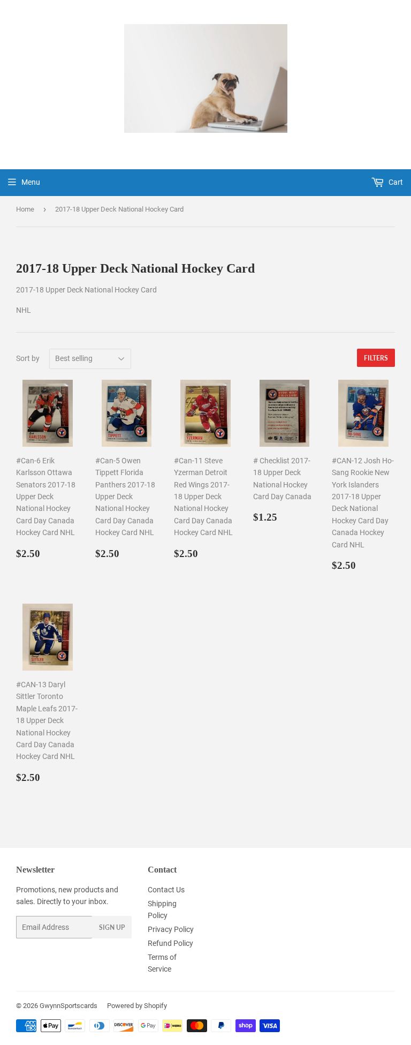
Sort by (28, 358)
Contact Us (166, 889)
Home (25, 209)
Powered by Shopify (137, 1006)
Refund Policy (170, 943)
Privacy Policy (171, 929)
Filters (376, 358)
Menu (30, 182)
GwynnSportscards (68, 1006)
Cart (395, 182)
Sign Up (112, 927)
